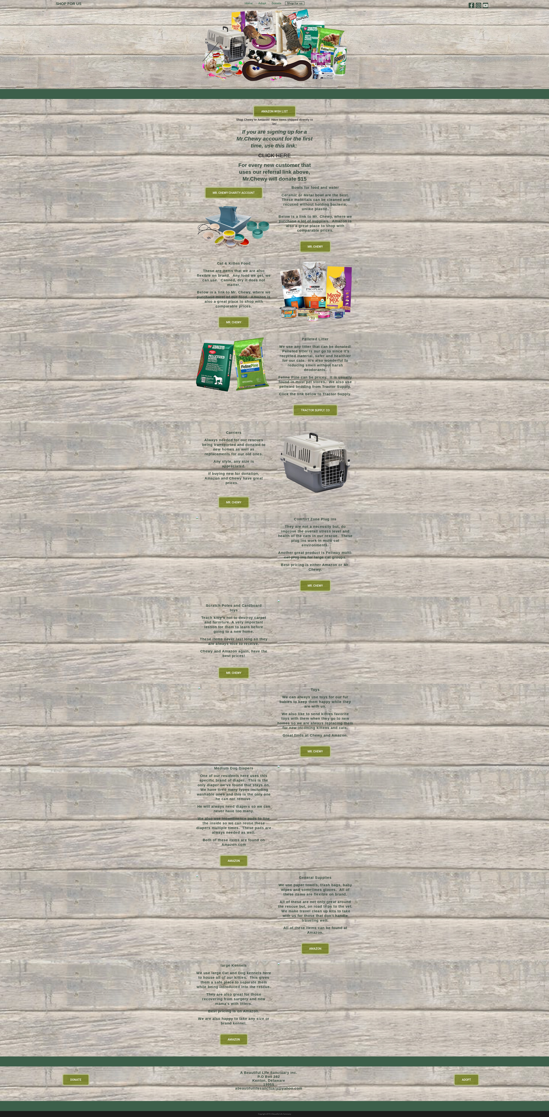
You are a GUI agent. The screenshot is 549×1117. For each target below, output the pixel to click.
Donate (276, 3)
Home (249, 3)
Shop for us (295, 3)
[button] (274, 111)
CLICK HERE (274, 155)
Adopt (262, 3)
